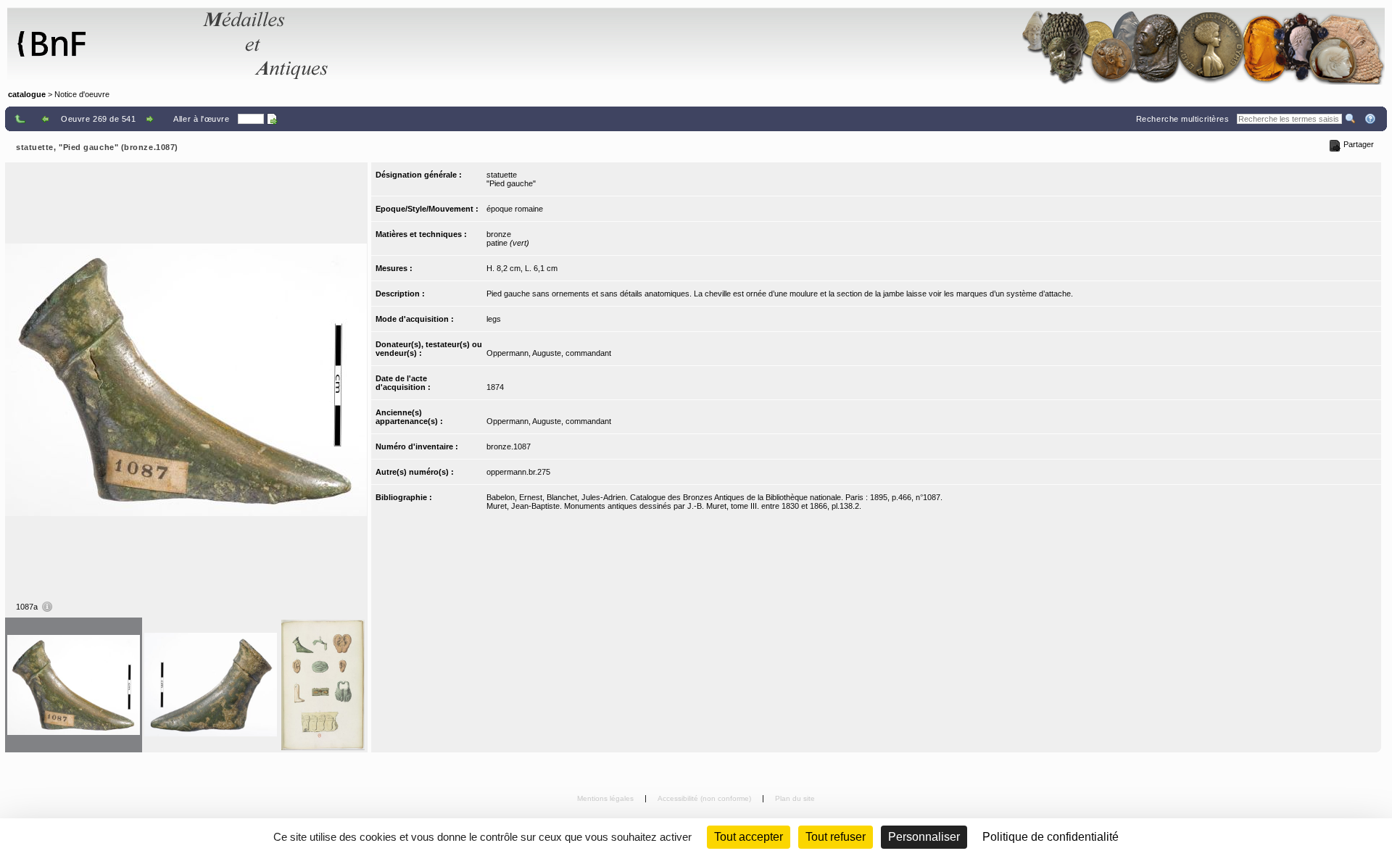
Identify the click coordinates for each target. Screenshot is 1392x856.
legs (493, 319)
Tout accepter (748, 837)
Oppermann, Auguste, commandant (548, 353)
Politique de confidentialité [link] (1050, 837)
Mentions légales (606, 798)
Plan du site (795, 798)
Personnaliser (924, 837)
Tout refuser (835, 837)
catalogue (27, 94)
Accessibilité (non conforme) (705, 798)
